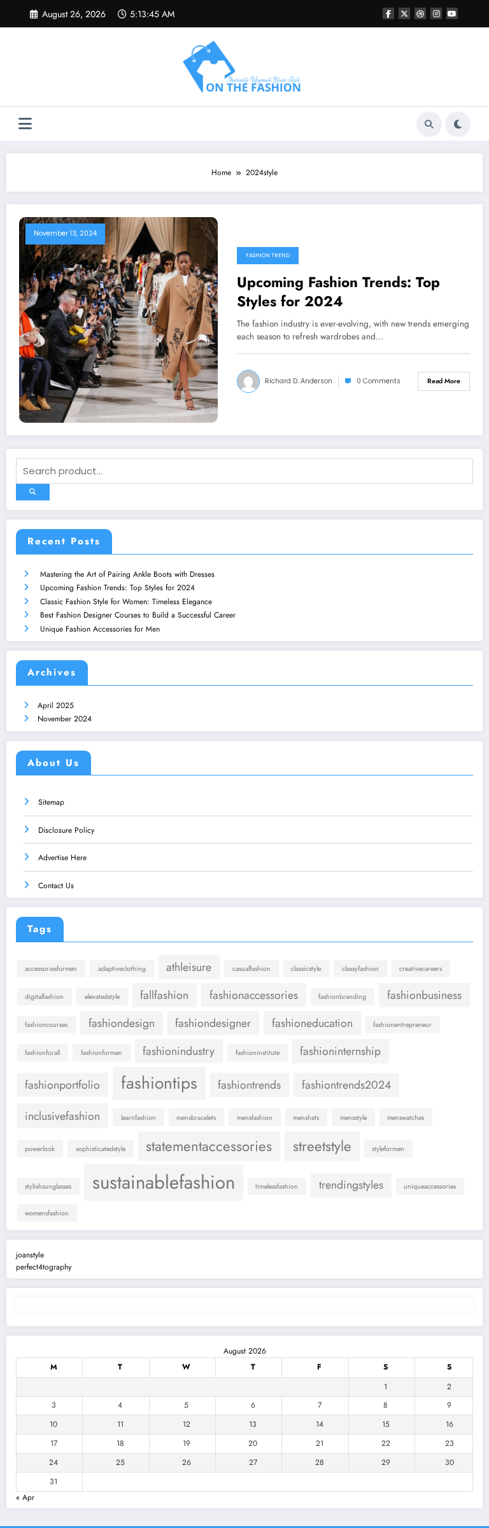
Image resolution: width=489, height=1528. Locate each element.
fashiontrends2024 (346, 1085)
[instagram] (436, 13)
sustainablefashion (163, 1182)
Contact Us (56, 885)
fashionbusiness (424, 995)
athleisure (188, 967)
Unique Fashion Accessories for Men (100, 629)
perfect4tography (43, 1267)
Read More (443, 381)
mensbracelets (196, 1117)
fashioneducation (312, 1023)
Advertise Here (62, 857)
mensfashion (255, 1117)
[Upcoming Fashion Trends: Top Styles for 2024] (118, 319)
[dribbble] (420, 13)
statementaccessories (209, 1146)
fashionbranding (342, 996)
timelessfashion (276, 1186)
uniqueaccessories (430, 1186)
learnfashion (138, 1117)
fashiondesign (122, 1023)
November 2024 (65, 719)
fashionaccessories (253, 995)
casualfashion (251, 968)
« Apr (25, 1497)
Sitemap (51, 802)
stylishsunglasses (48, 1186)
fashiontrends (249, 1085)
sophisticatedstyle (100, 1149)
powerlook (40, 1149)
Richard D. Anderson (298, 381)
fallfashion (164, 995)
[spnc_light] (458, 124)
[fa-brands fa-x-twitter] (404, 13)
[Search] (429, 124)
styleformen (388, 1149)
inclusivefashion (62, 1116)
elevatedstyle (102, 996)
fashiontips (159, 1083)
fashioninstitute (258, 1053)
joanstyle (30, 1255)
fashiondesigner (213, 1023)
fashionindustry (179, 1051)
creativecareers (420, 968)
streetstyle (322, 1146)
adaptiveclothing (122, 968)
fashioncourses (46, 1024)
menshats (306, 1117)
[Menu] (25, 124)
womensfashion (47, 1213)
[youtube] (452, 13)
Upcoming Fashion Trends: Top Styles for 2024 (338, 292)
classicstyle (306, 968)
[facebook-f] (388, 13)
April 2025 (56, 705)
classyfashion (360, 968)
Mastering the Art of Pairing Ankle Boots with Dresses (127, 574)
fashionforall (42, 1053)
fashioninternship (340, 1051)
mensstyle (353, 1117)
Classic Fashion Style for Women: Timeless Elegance (126, 601)
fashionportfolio (62, 1085)
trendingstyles (351, 1185)
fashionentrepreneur (402, 1024)
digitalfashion (44, 996)
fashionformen (101, 1053)
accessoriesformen (51, 968)
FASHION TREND (268, 255)
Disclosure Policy (66, 830)
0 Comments (378, 381)
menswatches (405, 1117)
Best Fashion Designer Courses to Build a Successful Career (138, 615)
